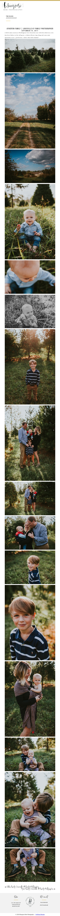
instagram (44, 905)
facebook (44, 902)
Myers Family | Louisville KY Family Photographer (37, 889)
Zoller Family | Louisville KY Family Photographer (23, 887)
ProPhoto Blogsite (40, 914)
